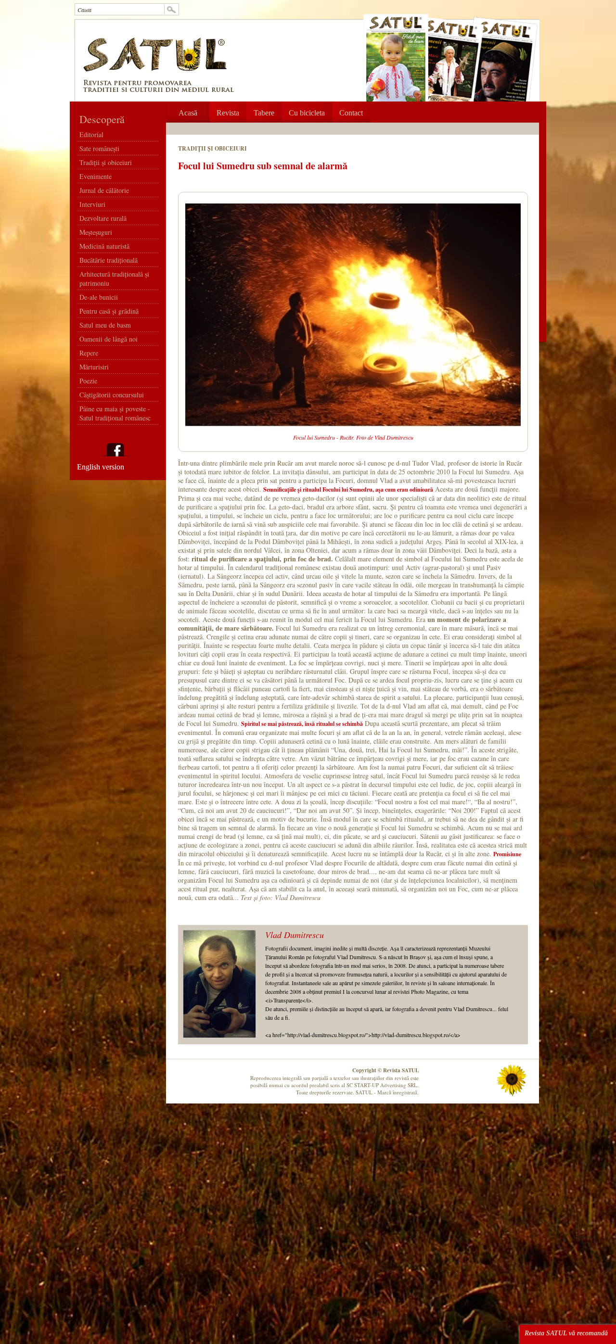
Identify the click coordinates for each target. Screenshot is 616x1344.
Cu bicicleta (307, 113)
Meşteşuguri (95, 232)
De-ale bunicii (98, 297)
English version (100, 467)
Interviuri (92, 204)
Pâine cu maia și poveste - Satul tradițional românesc (115, 413)
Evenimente (95, 176)
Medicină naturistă (104, 246)
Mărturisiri (94, 366)
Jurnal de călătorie (104, 190)
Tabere (264, 113)
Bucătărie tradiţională (108, 260)
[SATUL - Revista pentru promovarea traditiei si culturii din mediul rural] (158, 90)
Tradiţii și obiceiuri (105, 162)
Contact (351, 113)
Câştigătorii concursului (111, 394)
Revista (228, 113)
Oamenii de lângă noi (108, 338)
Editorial (91, 134)
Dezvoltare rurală (103, 218)
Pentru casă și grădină (109, 311)
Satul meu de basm (105, 325)
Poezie (88, 380)
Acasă (188, 113)
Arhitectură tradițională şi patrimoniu (114, 278)
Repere (88, 352)
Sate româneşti (99, 148)
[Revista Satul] (155, 72)
